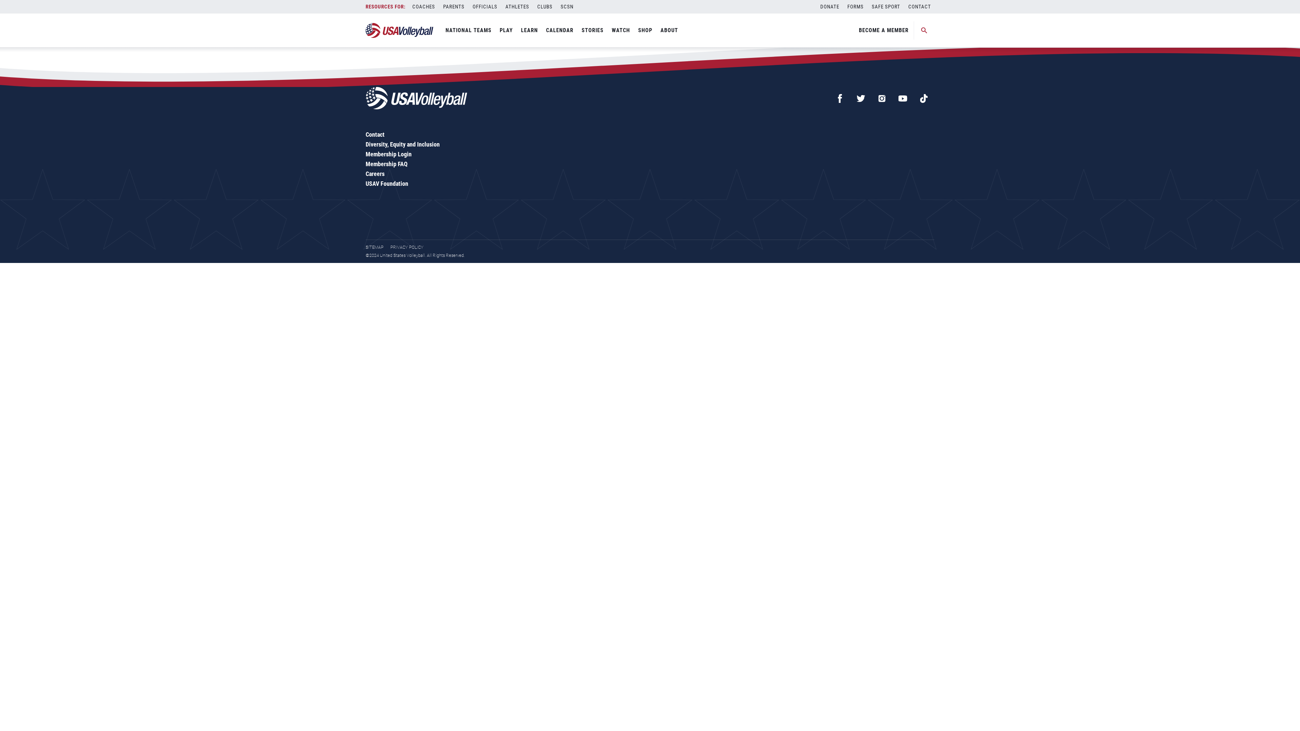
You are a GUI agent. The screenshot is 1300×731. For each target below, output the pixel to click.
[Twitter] (861, 98)
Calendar (559, 30)
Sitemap (375, 247)
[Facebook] (840, 98)
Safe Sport (886, 7)
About (669, 30)
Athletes (517, 7)
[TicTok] (924, 98)
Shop (645, 30)
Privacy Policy (407, 247)
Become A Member (884, 30)
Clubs (544, 7)
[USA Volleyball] (400, 30)
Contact (919, 7)
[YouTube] (903, 98)
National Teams (469, 30)
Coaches (423, 7)
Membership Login (389, 154)
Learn (529, 30)
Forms (855, 7)
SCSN (567, 7)
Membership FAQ (387, 164)
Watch (621, 30)
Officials (485, 7)
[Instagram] (882, 98)
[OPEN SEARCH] (924, 30)
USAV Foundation (387, 183)
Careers (375, 173)
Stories (593, 30)
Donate (829, 7)
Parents (453, 7)
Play (506, 30)
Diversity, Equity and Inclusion (403, 144)
